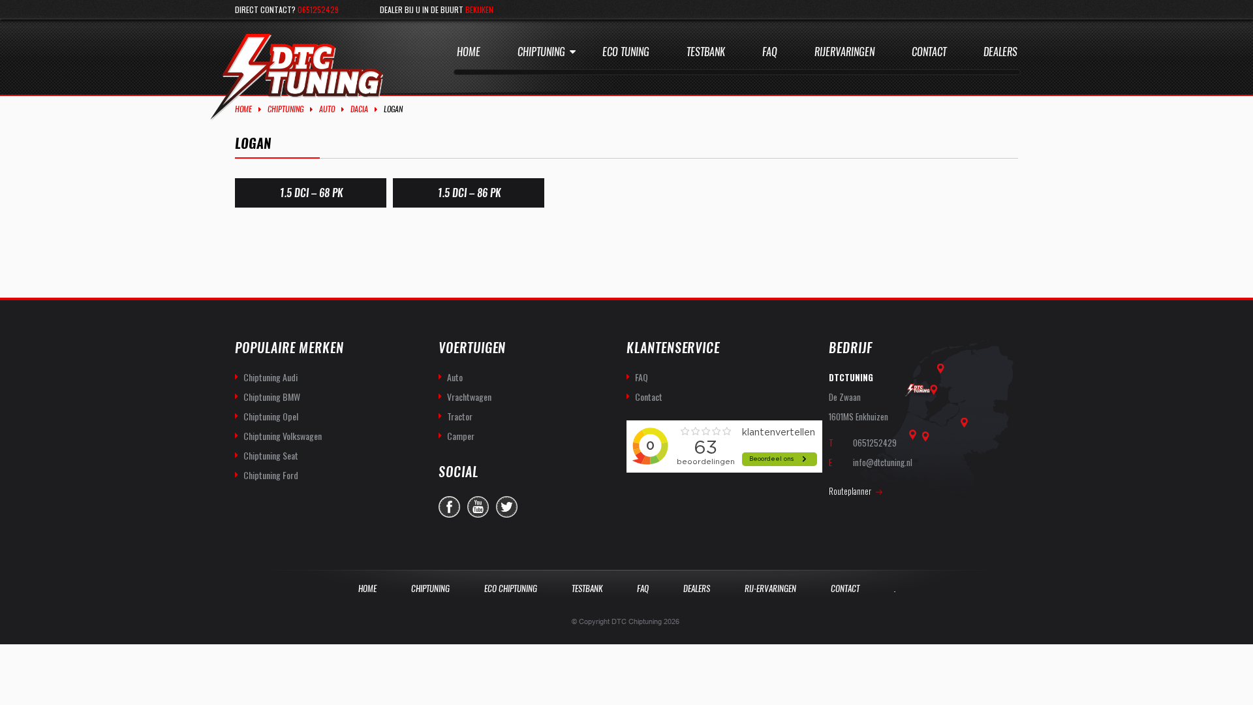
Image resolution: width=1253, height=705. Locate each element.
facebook (449, 507)
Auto (327, 109)
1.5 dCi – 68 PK (311, 193)
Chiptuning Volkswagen (282, 436)
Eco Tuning (625, 52)
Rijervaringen (844, 52)
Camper (460, 436)
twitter (507, 507)
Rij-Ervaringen (770, 588)
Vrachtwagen (469, 396)
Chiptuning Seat (270, 455)
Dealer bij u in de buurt (436, 9)
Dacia (359, 109)
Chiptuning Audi (270, 377)
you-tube (478, 507)
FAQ (641, 377)
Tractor (459, 416)
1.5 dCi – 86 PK (469, 193)
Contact (929, 52)
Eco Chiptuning (510, 588)
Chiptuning (541, 52)
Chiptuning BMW (271, 396)
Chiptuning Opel (270, 416)
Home (468, 52)
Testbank (706, 52)
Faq (769, 52)
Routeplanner (850, 490)
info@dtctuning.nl (882, 462)
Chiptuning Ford (270, 475)
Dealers (1000, 52)
